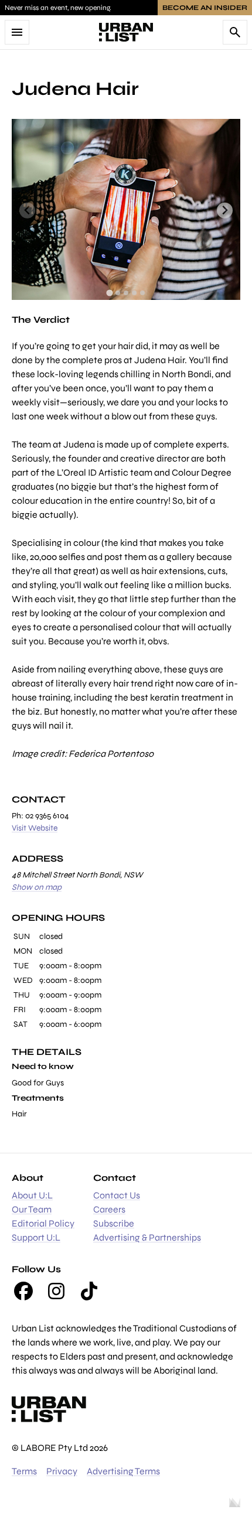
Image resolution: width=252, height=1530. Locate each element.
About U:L (32, 1195)
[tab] (109, 292)
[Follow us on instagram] (56, 1291)
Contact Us (116, 1195)
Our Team (32, 1209)
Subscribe (113, 1223)
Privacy (61, 1471)
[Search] (235, 32)
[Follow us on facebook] (23, 1291)
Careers (109, 1209)
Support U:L (36, 1237)
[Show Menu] (17, 32)
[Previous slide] (27, 210)
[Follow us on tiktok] (89, 1291)
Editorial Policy (43, 1223)
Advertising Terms (123, 1471)
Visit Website (34, 828)
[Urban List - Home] (126, 32)
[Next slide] (225, 210)
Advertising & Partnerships (147, 1237)
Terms (24, 1471)
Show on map (37, 887)
